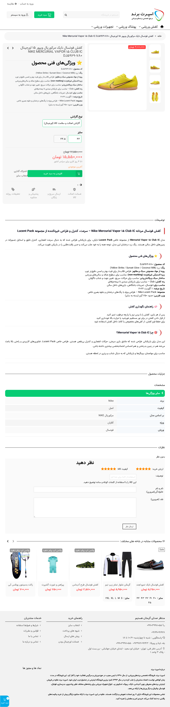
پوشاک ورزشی (127, 26)
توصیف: (159, 476)
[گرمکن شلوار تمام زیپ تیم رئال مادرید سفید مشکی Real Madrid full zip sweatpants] (117, 565)
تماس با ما (33, 636)
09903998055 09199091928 (156, 628)
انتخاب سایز (22, 176)
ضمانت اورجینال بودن (69, 642)
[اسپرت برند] (146, 15)
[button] (13, 541)
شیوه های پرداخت (71, 631)
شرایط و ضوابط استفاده (27, 625)
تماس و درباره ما (30, 642)
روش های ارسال (72, 636)
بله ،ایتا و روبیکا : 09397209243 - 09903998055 (140, 643)
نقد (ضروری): (156, 499)
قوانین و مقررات (30, 631)
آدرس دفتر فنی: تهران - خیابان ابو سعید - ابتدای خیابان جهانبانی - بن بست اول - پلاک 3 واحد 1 (126, 650)
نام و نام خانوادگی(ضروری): (154, 490)
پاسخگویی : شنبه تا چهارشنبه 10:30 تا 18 (142, 638)
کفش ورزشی (149, 26)
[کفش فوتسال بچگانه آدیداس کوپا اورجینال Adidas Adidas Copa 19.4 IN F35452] (12, 48)
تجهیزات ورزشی (103, 26)
